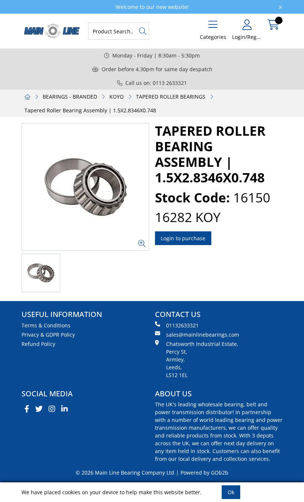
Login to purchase (183, 238)
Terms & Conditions (46, 325)
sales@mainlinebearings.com (202, 334)
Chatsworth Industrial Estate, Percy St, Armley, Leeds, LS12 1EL (202, 359)
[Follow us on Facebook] (27, 408)
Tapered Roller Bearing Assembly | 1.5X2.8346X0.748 (90, 110)
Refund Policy (38, 343)
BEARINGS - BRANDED (70, 96)
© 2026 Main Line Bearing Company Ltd (125, 472)
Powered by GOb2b (204, 472)
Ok (231, 492)
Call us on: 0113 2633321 (156, 82)
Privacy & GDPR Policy (48, 334)
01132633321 (182, 325)
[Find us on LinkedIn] (64, 408)
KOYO (116, 96)
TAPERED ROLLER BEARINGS (170, 96)
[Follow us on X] (39, 408)
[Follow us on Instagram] (52, 408)
